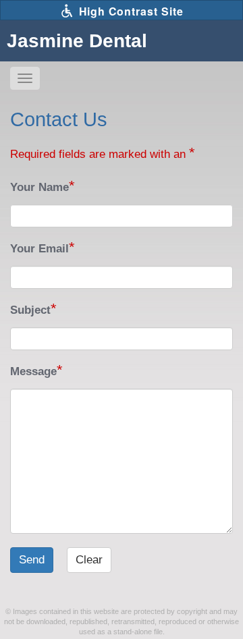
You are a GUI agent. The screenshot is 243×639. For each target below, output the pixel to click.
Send (32, 559)
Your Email (39, 248)
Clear (89, 559)
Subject (30, 310)
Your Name (39, 187)
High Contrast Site (130, 11)
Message (33, 371)
